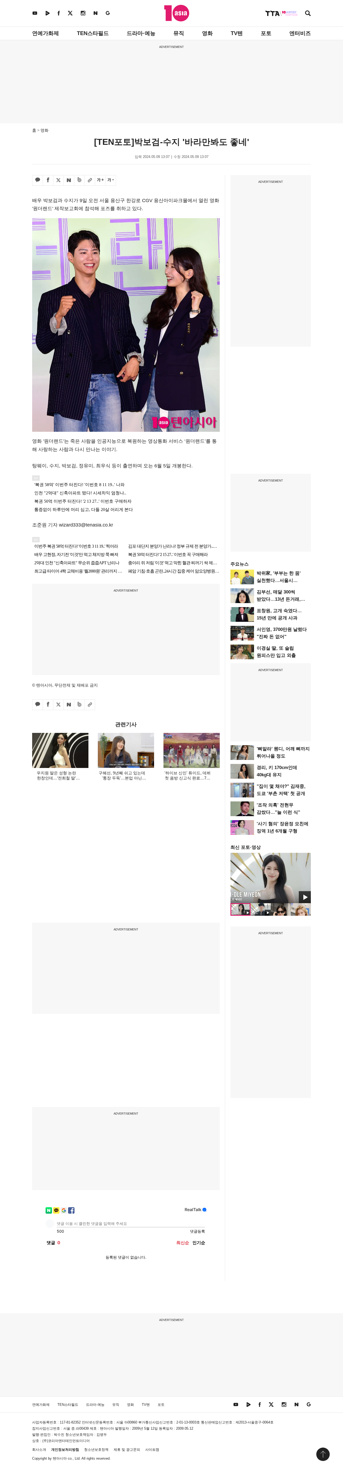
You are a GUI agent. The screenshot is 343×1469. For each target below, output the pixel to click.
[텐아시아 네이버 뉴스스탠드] (96, 13)
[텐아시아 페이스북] (59, 13)
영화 (207, 33)
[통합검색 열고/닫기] (308, 13)
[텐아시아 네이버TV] (47, 13)
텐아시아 (60, 1458)
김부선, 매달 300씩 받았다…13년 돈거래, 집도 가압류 (279, 599)
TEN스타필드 (93, 33)
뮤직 (178, 33)
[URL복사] (89, 180)
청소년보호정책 (96, 1450)
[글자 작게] (110, 180)
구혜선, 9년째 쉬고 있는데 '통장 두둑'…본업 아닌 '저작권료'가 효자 (122, 778)
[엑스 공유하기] (58, 180)
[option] (270, 878)
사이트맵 (152, 1450)
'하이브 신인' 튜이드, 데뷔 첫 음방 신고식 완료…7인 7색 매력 (188, 778)
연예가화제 (45, 33)
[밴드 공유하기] (79, 180)
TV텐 (237, 33)
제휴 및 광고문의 (127, 1450)
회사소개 (39, 1450)
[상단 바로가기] (323, 1454)
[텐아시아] (176, 13)
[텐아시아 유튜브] (34, 13)
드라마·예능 (141, 33)
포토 (266, 33)
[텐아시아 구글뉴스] (108, 13)
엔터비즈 (300, 33)
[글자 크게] (100, 180)
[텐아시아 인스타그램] (83, 13)
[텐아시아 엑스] (70, 13)
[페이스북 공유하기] (48, 180)
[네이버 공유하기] (69, 180)
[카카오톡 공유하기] (37, 180)
